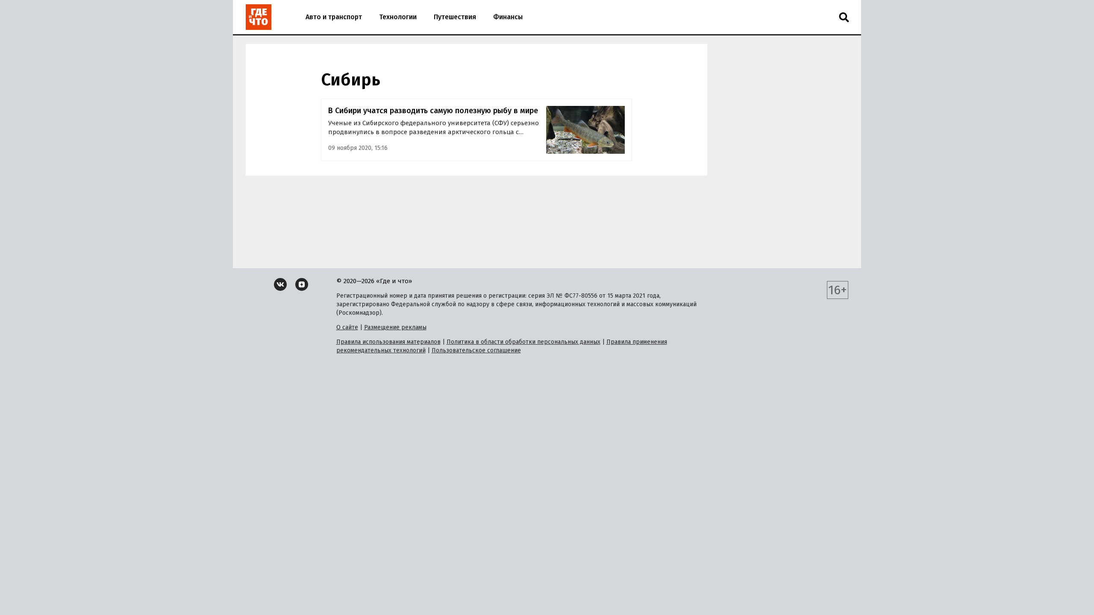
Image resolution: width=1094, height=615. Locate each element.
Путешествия (455, 17)
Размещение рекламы (395, 327)
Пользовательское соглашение (476, 350)
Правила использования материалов (388, 342)
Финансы (508, 17)
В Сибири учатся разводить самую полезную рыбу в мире (433, 110)
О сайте (347, 327)
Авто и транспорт (334, 17)
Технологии (398, 17)
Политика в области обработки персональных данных (523, 342)
